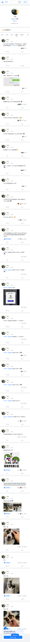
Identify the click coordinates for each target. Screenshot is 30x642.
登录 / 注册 (13, 637)
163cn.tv (15, 45)
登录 (25, 2)
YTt (7, 40)
